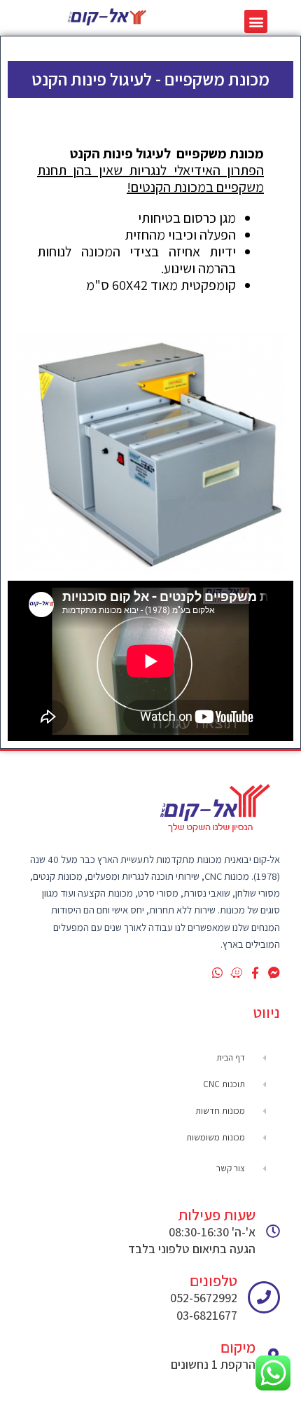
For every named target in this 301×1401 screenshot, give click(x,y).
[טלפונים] (264, 1297)
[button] (255, 21)
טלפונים (213, 1280)
